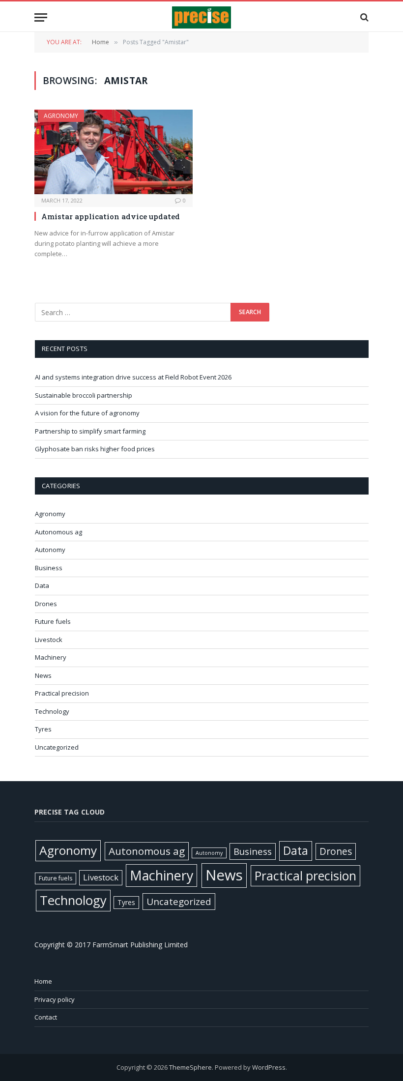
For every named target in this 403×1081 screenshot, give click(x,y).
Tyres (43, 729)
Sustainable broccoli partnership (83, 395)
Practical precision (62, 693)
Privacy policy (54, 999)
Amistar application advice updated (110, 216)
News (43, 675)
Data (42, 585)
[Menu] (40, 17)
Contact (45, 1017)
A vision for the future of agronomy (87, 413)
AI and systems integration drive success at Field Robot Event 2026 (133, 377)
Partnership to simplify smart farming (90, 431)
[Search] (363, 17)
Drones (46, 603)
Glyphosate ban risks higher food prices (95, 448)
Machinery (50, 657)
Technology (52, 711)
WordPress (269, 1067)
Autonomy (50, 549)
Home (43, 981)
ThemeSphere (190, 1067)
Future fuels (53, 621)
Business (48, 567)
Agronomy (61, 116)
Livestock (48, 639)
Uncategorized (57, 747)
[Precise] (201, 17)
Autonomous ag (58, 531)
